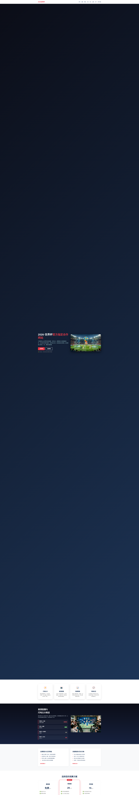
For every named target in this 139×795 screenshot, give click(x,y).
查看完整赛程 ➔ (43, 763)
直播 (82, 1)
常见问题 (99, 1)
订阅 (88, 1)
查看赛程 (49, 348)
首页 (79, 1)
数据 (85, 1)
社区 (90, 1)
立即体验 (41, 348)
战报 (93, 1)
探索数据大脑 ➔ (75, 763)
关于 (96, 1)
